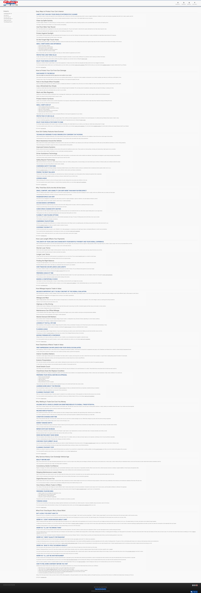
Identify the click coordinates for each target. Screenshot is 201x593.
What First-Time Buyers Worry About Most (50, 510)
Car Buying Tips (8, 13)
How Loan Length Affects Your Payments (50, 239)
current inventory (50, 333)
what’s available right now (52, 569)
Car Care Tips (7, 16)
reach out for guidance (71, 283)
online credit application (107, 274)
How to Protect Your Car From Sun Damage (51, 70)
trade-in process (59, 270)
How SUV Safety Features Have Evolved (50, 131)
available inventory (106, 64)
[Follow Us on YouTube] (197, 585)
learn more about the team (72, 559)
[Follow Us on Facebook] (193, 585)
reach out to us (74, 451)
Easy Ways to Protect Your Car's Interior (50, 11)
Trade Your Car (7, 20)
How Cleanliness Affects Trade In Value (49, 345)
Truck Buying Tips (8, 21)
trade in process (62, 387)
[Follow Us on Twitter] (195, 585)
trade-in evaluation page (90, 443)
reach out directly (81, 561)
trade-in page (84, 58)
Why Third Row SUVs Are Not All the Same (50, 188)
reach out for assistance (80, 64)
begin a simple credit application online (69, 543)
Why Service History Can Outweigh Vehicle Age (52, 457)
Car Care (6, 15)
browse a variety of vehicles (77, 523)
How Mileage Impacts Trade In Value (48, 288)
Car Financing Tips (8, 18)
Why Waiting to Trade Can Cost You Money (51, 402)
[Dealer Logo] (10, 3)
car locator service (131, 551)
